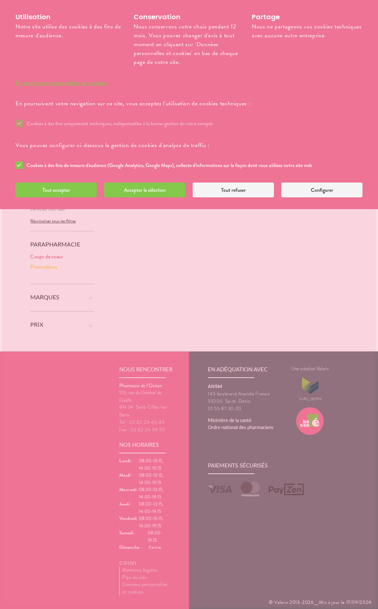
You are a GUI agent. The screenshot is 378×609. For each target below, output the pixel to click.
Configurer (322, 190)
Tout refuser (233, 190)
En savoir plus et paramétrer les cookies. (61, 82)
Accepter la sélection (145, 190)
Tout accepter (56, 190)
